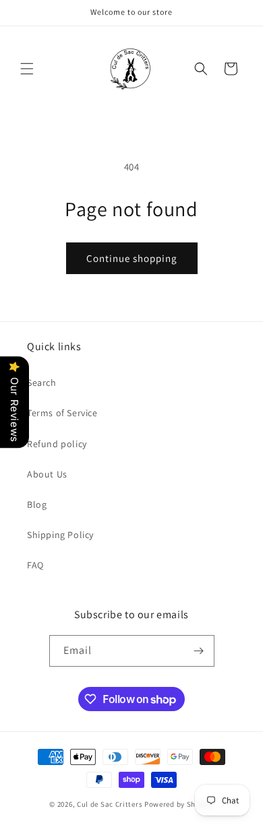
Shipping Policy (60, 535)
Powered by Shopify (179, 804)
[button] (27, 69)
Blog (37, 504)
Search (42, 382)
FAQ (35, 565)
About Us (47, 474)
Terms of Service (62, 413)
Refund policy (57, 444)
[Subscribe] (199, 651)
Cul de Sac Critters (109, 804)
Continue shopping (131, 258)
